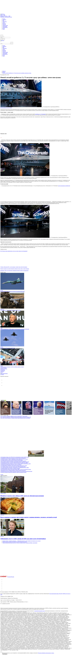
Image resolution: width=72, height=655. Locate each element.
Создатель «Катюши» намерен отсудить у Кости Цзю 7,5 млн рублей (13, 416)
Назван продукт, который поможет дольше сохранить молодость (13, 470)
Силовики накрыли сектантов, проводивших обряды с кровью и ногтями (14, 461)
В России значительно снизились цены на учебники (10, 464)
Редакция (9, 576)
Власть (1, 365)
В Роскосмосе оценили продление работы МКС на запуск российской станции (15, 469)
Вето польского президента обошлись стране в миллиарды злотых (13, 472)
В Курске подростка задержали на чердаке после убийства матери (13, 460)
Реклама (12, 576)
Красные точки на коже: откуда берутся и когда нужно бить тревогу (15, 541)
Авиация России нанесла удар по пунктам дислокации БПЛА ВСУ (12, 291)
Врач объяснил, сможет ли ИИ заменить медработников (11, 459)
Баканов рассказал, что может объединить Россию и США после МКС (14, 462)
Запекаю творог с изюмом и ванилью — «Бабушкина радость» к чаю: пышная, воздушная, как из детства (21, 540)
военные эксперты (3, 368)
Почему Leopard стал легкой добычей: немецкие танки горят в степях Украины (14, 268)
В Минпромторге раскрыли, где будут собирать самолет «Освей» (12, 366)
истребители (2, 370)
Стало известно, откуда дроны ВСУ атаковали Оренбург (10, 310)
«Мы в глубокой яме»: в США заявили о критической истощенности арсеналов (14, 329)
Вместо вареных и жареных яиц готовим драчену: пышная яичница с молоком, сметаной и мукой (28, 517)
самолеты (2, 371)
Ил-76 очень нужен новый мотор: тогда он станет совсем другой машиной (13, 251)
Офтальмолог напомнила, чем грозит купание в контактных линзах (13, 465)
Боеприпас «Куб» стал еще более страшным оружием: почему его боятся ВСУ (14, 270)
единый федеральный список (39, 610)
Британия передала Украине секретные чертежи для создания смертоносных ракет (16, 471)
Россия (1, 290)
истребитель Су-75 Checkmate (40, 114)
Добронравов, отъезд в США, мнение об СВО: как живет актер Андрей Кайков (23, 538)
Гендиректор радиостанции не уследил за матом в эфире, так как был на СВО (15, 463)
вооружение (2, 369)
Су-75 (1, 372)
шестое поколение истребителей (64, 185)
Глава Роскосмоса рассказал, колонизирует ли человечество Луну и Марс (14, 467)
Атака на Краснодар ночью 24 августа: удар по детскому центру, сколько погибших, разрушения (20, 542)
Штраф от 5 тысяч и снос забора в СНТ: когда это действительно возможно (22, 495)
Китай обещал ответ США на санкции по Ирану (10, 468)
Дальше (1, 474)
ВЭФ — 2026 (2, 15)
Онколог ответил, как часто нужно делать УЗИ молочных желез (13, 466)
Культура (2, 536)
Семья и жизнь (3, 493)
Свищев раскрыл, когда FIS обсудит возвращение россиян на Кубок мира (14, 457)
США (1, 328)
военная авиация (3, 367)
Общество (2, 309)
